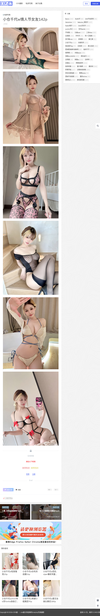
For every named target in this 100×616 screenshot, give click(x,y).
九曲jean (79, 32)
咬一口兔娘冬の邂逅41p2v (49, 511)
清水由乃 (85, 56)
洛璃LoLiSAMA (72, 56)
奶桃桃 (82, 39)
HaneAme (70, 22)
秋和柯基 (70, 66)
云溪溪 (69, 36)
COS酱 (15, 612)
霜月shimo (85, 76)
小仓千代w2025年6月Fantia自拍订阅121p (10, 601)
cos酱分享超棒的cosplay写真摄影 (32, 612)
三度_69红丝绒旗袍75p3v (12, 511)
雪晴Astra (84, 73)
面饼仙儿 (70, 80)
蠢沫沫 (93, 66)
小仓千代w (70, 42)
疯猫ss (79, 59)
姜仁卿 (92, 39)
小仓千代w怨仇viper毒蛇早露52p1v (49, 574)
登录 (86, 4)
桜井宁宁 (88, 49)
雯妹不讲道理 (71, 76)
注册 (33, 474)
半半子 (79, 36)
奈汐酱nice (70, 39)
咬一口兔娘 (90, 36)
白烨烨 (88, 59)
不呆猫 (69, 32)
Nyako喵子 (70, 26)
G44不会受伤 (91, 19)
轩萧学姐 (70, 70)
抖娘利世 (83, 42)
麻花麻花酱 (82, 80)
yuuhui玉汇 (71, 29)
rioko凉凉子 (84, 26)
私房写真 (7, 15)
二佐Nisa (91, 32)
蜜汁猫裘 (82, 66)
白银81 (69, 63)
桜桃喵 (69, 53)
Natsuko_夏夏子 (85, 22)
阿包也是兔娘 (71, 73)
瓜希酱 (69, 59)
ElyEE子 (79, 19)
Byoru (69, 19)
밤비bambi (84, 29)
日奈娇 (82, 46)
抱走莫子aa (70, 46)
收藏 (19, 490)
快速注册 (95, 4)
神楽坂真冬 (81, 63)
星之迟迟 (93, 46)
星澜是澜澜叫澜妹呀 (73, 49)
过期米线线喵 (83, 70)
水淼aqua (80, 53)
